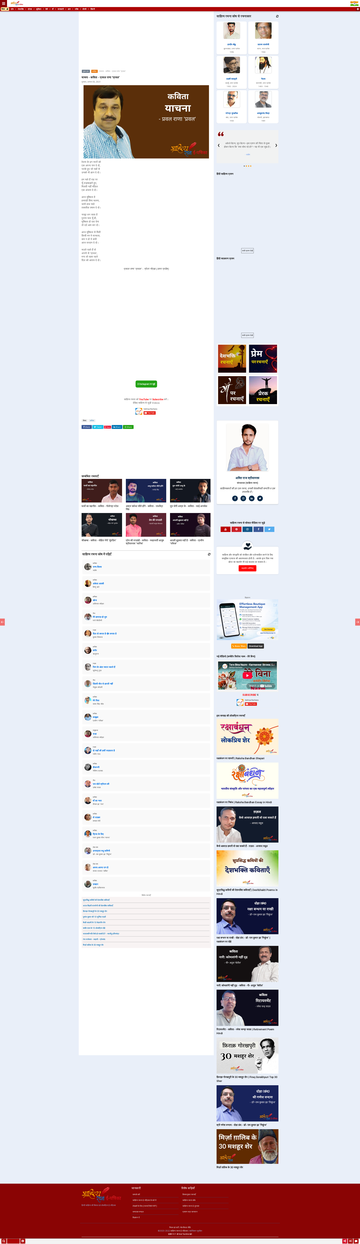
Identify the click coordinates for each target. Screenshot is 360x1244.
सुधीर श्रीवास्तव (99, 888)
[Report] (22, 1241)
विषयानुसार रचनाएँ (189, 1194)
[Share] (344, 1241)
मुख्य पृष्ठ (86, 71)
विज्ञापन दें (136, 1217)
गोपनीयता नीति (185, 1227)
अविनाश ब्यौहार (98, 604)
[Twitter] (260, 498)
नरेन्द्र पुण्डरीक (232, 113)
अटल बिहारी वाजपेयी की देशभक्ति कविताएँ (98, 905)
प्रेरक (30, 9)
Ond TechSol (184, 1234)
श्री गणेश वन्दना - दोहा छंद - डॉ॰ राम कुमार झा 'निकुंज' (242, 1124)
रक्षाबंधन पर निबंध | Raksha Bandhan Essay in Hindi (244, 802)
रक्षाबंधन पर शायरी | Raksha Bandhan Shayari (241, 758)
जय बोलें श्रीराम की (101, 784)
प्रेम (12, 9)
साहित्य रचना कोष (189, 1200)
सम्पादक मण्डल (138, 1212)
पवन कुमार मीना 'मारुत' (101, 837)
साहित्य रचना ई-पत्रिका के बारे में (144, 1200)
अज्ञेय (95, 570)
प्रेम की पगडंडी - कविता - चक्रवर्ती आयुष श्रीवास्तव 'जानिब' (145, 542)
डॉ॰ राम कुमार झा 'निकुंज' (102, 854)
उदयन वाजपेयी (263, 44)
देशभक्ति (21, 9)
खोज (95, 600)
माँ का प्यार (97, 800)
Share (87, 427)
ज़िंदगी (93, 9)
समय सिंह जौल (98, 704)
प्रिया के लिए (98, 834)
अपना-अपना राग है (100, 867)
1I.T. (174, 1234)
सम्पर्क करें (136, 1194)
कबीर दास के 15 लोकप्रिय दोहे (94, 928)
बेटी (47, 9)
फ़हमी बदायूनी (231, 79)
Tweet (99, 427)
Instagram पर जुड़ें (147, 384)
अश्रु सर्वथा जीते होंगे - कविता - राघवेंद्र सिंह (144, 508)
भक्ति (76, 9)
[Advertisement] (146, 31)
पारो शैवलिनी (97, 620)
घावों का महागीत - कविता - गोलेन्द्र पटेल (100, 506)
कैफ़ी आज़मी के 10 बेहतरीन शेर (94, 922)
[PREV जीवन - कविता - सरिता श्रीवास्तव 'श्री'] (2, 622)
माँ (53, 9)
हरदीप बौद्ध (232, 44)
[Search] (3, 1241)
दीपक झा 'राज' (98, 804)
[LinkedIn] (252, 498)
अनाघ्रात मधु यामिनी (101, 851)
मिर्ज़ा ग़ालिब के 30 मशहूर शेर (93, 945)
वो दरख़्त (96, 817)
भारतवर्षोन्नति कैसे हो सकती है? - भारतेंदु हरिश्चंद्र (101, 934)
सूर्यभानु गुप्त (97, 670)
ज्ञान (69, 9)
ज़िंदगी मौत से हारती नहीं (103, 684)
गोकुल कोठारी (98, 687)
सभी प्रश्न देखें (247, 251)
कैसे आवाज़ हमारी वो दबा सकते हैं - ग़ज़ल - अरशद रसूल (242, 846)
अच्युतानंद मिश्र (263, 113)
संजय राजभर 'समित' (100, 871)
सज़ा (95, 734)
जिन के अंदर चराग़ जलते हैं (104, 667)
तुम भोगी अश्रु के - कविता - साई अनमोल (188, 506)
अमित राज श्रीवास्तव (247, 478)
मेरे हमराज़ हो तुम (100, 617)
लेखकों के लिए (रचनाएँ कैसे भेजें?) (145, 1206)
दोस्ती (84, 9)
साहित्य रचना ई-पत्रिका (179, 1231)
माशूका (95, 717)
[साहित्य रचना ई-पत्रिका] (17, 3)
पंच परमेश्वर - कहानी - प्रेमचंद (94, 939)
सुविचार (38, 9)
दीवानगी (96, 767)
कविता (94, 71)
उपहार (95, 884)
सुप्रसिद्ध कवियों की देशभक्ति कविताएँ (96, 900)
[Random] (350, 1241)
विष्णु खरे (96, 587)
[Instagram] (243, 498)
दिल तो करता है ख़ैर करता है (105, 633)
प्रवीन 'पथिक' (98, 720)
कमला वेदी (96, 821)
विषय (4, 9)
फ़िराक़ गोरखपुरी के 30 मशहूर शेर (95, 911)
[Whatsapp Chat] (356, 1241)
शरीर (95, 650)
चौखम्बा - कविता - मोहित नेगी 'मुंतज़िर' (99, 540)
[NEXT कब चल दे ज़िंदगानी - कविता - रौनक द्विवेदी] (357, 622)
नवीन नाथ (96, 754)
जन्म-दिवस (97, 567)
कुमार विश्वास (98, 637)
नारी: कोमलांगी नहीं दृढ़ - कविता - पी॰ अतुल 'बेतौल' (240, 985)
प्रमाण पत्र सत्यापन (190, 1212)
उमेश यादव (97, 787)
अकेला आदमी (98, 583)
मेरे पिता (96, 700)
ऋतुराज (96, 654)
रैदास (263, 79)
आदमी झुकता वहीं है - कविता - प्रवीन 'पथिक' (187, 542)
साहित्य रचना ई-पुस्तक (191, 1206)
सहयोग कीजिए (247, 568)
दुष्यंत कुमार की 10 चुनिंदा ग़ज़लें (94, 917)
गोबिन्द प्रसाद (98, 771)
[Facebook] (235, 498)
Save (109, 427)
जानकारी (61, 9)
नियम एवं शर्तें (174, 1227)
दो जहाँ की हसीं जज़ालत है (104, 750)
